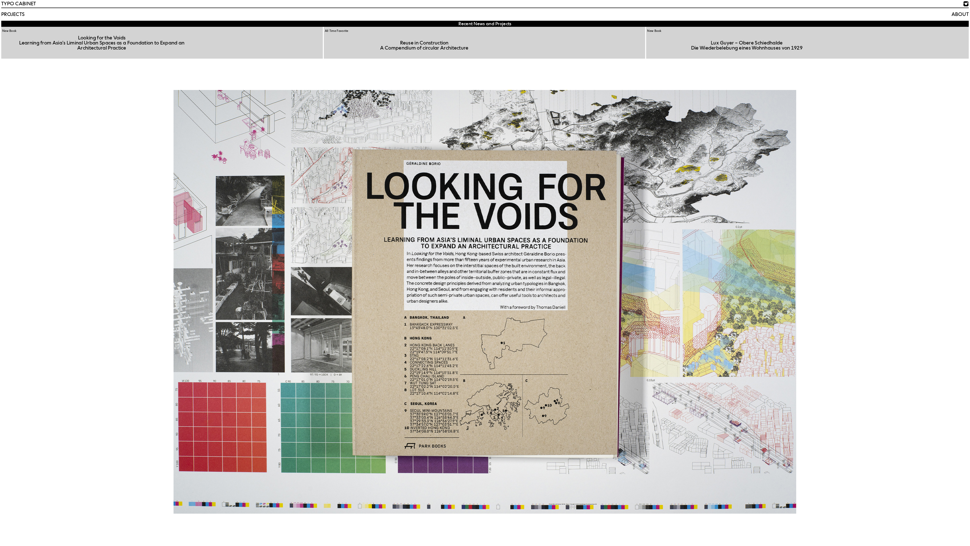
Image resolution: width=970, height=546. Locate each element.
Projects (13, 14)
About (960, 14)
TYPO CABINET (18, 3)
